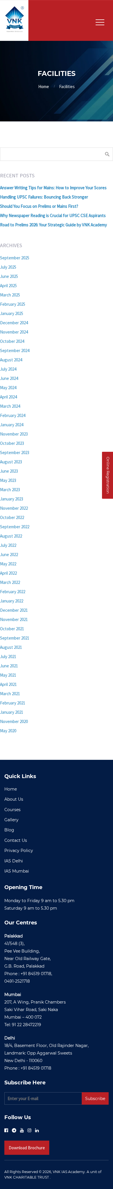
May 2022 (8, 564)
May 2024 (8, 387)
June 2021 (9, 666)
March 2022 (10, 582)
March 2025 (10, 295)
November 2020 (14, 721)
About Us (13, 799)
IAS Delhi (13, 861)
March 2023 (10, 489)
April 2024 (8, 397)
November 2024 (14, 332)
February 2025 (12, 304)
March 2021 (10, 693)
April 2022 (8, 573)
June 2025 (9, 276)
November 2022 (14, 508)
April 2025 (8, 285)
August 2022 (11, 536)
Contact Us (15, 840)
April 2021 (8, 684)
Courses (12, 809)
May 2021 (8, 675)
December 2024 (14, 322)
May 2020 (8, 730)
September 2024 (14, 350)
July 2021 (8, 656)
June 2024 (9, 378)
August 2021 (11, 647)
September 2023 (14, 452)
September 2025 (14, 258)
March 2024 (10, 406)
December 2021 (14, 610)
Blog (9, 830)
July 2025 (8, 267)
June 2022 (9, 554)
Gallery (11, 819)
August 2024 (11, 360)
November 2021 (14, 619)
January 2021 (11, 712)
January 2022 (11, 601)
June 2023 (9, 471)
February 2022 (12, 591)
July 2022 (8, 545)
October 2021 (12, 628)
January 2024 (11, 424)
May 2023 (8, 480)
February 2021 (12, 703)
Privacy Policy (18, 850)
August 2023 (11, 462)
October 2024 (12, 341)
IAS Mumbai (16, 871)
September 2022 (14, 526)
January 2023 (11, 499)
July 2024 (8, 369)
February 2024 (12, 415)
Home (43, 86)
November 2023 (14, 434)
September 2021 (14, 638)
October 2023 (12, 443)
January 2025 (11, 313)
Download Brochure (27, 1147)
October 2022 (12, 517)
